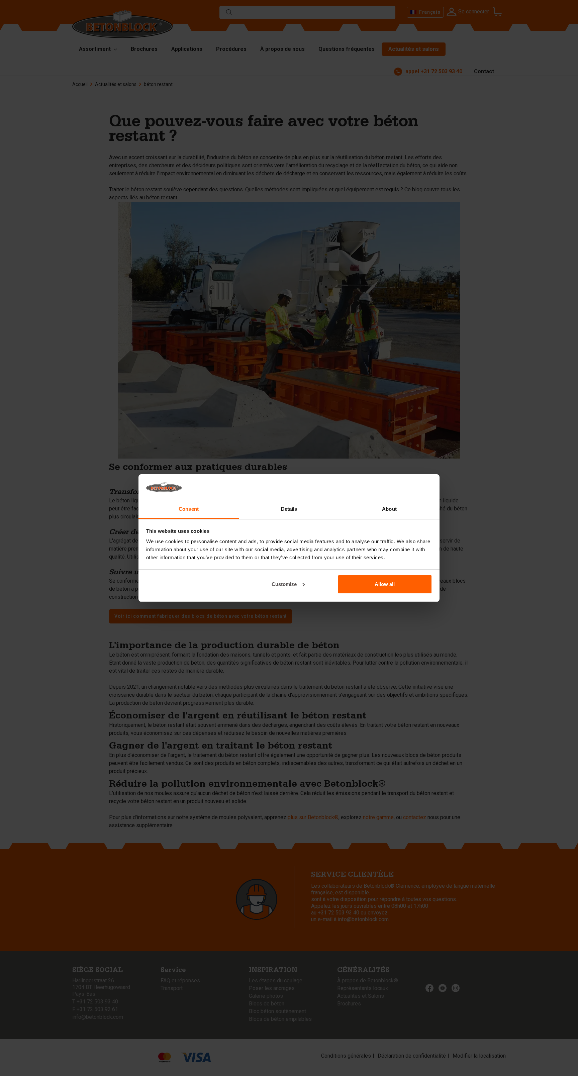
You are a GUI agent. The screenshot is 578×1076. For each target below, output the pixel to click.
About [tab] (389, 509)
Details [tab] (289, 509)
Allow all (385, 584)
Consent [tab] (189, 509)
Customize (284, 584)
